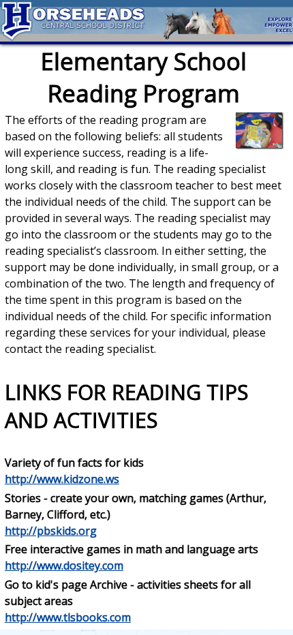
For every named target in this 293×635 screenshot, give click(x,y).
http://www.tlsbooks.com (68, 617)
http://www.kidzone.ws (62, 478)
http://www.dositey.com (64, 565)
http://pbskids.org (51, 530)
